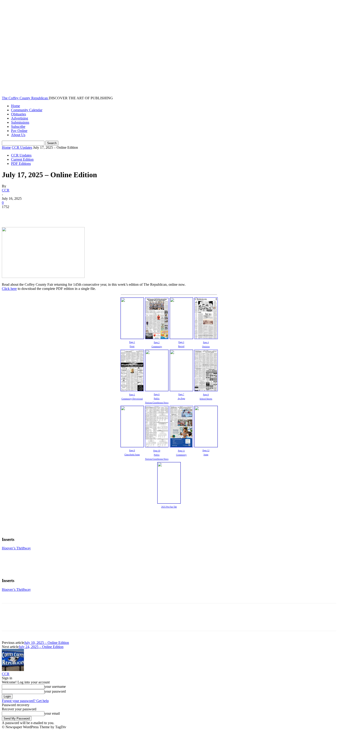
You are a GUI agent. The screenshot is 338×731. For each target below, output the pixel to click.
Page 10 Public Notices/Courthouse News (157, 455)
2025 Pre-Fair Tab (169, 507)
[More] (76, 214)
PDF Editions (21, 164)
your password (55, 691)
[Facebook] (9, 213)
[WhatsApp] (59, 213)
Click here (9, 289)
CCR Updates (22, 147)
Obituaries (18, 114)
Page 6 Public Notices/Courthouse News (157, 398)
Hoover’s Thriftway (16, 548)
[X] (26, 213)
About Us (18, 135)
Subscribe (18, 126)
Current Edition (22, 159)
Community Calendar (26, 110)
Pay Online (19, 131)
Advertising (19, 118)
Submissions (20, 122)
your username (55, 686)
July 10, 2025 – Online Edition (46, 643)
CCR (5, 190)
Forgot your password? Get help (25, 701)
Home (15, 106)
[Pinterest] (42, 213)
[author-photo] (13, 670)
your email (52, 713)
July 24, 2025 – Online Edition (41, 647)
